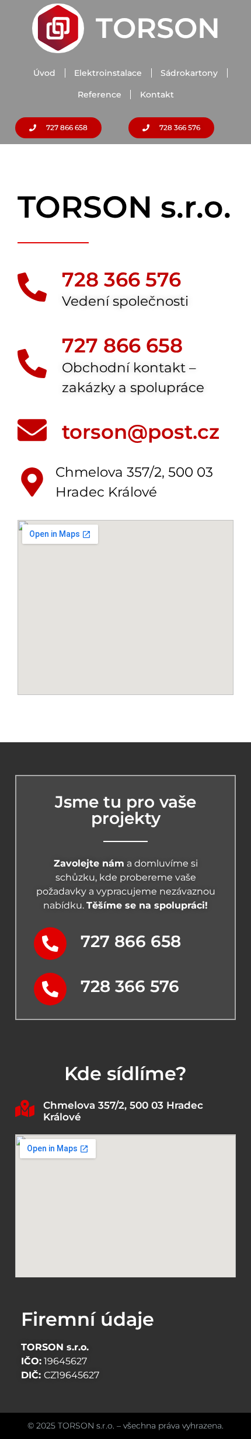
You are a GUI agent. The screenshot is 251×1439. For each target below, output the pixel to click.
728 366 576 (121, 279)
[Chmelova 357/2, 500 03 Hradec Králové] (24, 1108)
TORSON (158, 28)
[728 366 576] (32, 287)
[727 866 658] (32, 363)
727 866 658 (122, 345)
